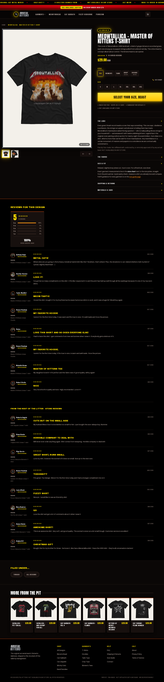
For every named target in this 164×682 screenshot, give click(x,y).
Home (4, 25)
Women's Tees (87, 665)
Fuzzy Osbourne (85, 14)
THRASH (16, 574)
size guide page (135, 177)
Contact (110, 662)
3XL (134, 87)
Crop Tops (86, 662)
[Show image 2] (15, 154)
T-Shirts (85, 650)
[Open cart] (147, 14)
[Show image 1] (6, 154)
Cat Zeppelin (61, 662)
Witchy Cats (61, 665)
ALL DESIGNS (31, 574)
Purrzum (100, 14)
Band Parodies (62, 669)
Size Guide (111, 658)
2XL (127, 87)
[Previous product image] (83, 153)
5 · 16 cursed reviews (110, 55)
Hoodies (85, 654)
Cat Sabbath (69, 14)
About (134, 650)
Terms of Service (138, 658)
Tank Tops (86, 658)
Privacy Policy (137, 654)
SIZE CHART (157, 80)
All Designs (61, 650)
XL (120, 87)
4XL (140, 87)
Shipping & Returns (114, 654)
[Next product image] (89, 153)
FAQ (108, 650)
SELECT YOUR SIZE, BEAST (130, 97)
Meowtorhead (55, 14)
